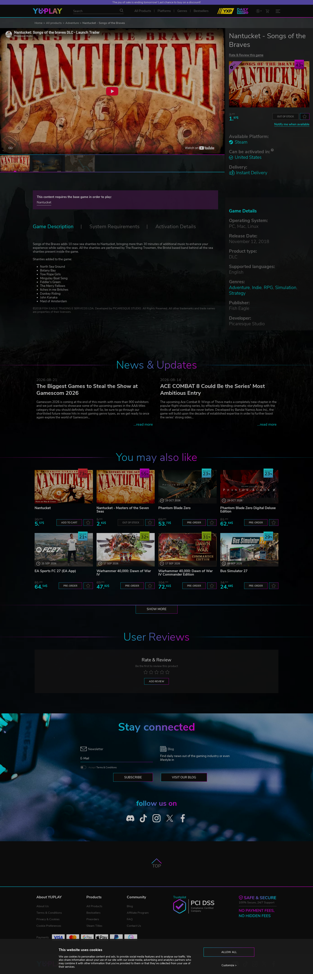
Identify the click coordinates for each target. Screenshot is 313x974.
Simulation (285, 288)
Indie (257, 288)
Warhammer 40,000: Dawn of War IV (124, 573)
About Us (42, 906)
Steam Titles (94, 926)
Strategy (237, 293)
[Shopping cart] (267, 11)
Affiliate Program (138, 913)
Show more (156, 609)
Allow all (229, 952)
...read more (143, 424)
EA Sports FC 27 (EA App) (55, 571)
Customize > (229, 965)
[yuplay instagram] (157, 818)
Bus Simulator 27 (233, 571)
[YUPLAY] (47, 11)
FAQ (130, 919)
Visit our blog (184, 777)
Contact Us (134, 926)
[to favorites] (304, 116)
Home (38, 23)
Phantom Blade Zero (174, 508)
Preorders (92, 919)
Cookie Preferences (48, 926)
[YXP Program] (225, 11)
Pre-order (194, 522)
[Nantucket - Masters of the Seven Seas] (126, 486)
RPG (268, 288)
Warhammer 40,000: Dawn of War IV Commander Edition (185, 573)
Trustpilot (179, 897)
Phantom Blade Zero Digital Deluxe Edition (248, 510)
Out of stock (285, 116)
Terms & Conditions (106, 767)
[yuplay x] (170, 818)
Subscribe (133, 777)
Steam (241, 142)
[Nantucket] (64, 486)
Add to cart (69, 522)
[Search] (121, 10)
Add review (156, 681)
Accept (102, 767)
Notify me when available (291, 124)
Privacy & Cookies (48, 919)
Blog (130, 906)
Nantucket (44, 202)
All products (54, 23)
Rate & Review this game (246, 55)
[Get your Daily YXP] (242, 11)
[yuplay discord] (130, 818)
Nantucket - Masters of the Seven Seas (123, 510)
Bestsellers (93, 913)
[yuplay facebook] (183, 818)
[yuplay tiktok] (143, 818)
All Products (94, 906)
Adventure (72, 23)
